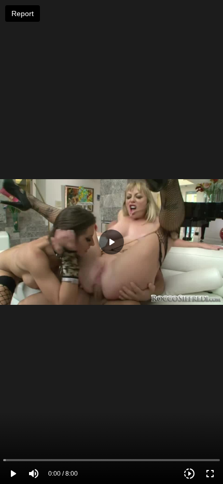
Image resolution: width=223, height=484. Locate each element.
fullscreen (210, 473)
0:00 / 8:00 (63, 473)
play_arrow (13, 473)
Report (22, 13)
